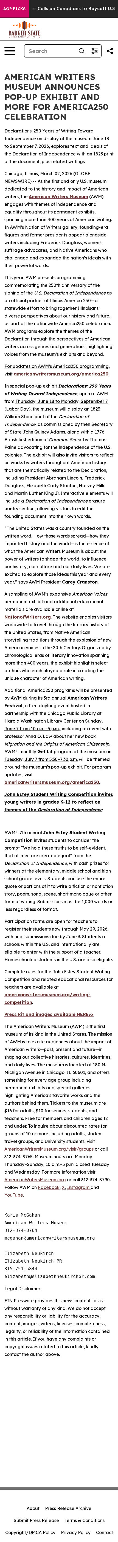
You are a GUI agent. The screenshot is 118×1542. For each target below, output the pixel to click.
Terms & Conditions (84, 1520)
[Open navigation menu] (9, 50)
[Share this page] (110, 50)
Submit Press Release (36, 1520)
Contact (104, 1532)
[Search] (81, 51)
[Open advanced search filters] (94, 51)
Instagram (79, 1187)
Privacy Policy (76, 1532)
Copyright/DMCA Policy (30, 1532)
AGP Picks (14, 8)
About (33, 1508)
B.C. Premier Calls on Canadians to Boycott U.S (62, 8)
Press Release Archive (68, 1508)
